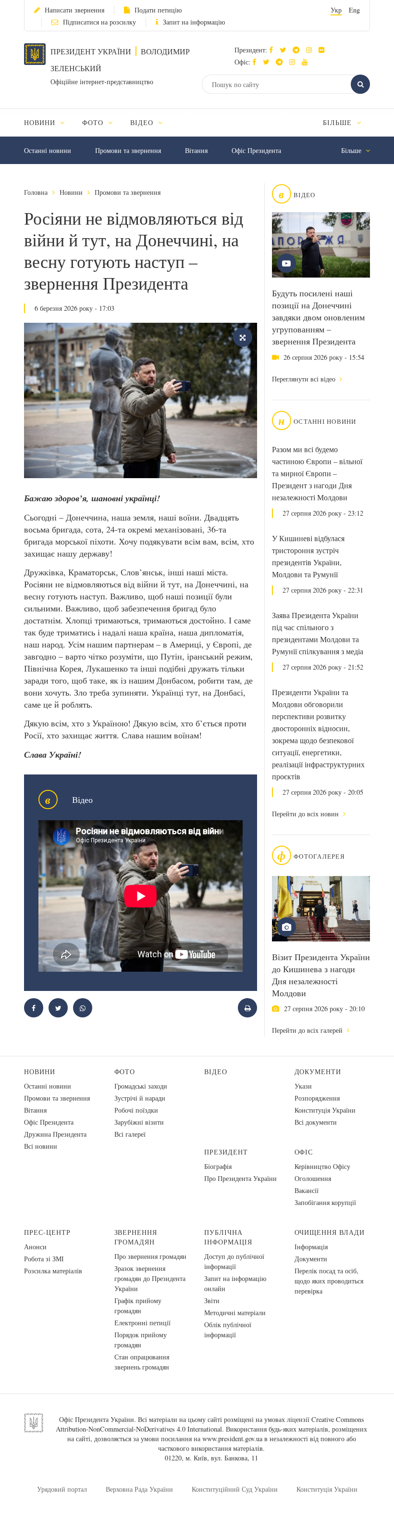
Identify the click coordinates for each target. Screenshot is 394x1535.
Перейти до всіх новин (306, 813)
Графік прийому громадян (137, 1305)
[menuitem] (49, 122)
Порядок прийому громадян (140, 1339)
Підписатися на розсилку (99, 21)
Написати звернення (74, 9)
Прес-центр (47, 1232)
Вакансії (307, 1190)
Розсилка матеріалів (53, 1270)
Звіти (212, 1300)
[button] (285, 49)
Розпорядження (317, 1098)
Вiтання (196, 150)
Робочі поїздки (136, 1110)
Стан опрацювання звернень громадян (141, 1361)
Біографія (218, 1166)
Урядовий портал (62, 1489)
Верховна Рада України (139, 1489)
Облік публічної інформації (227, 1329)
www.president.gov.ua (232, 1438)
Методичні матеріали (235, 1312)
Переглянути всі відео (304, 378)
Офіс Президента (256, 150)
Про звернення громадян (150, 1256)
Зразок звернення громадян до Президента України (149, 1278)
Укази (303, 1086)
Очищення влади (330, 1232)
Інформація (311, 1246)
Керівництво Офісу (322, 1166)
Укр (336, 9)
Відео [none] (143, 122)
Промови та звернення (128, 150)
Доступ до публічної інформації (234, 1261)
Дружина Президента (55, 1134)
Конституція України (325, 1110)
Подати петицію (158, 9)
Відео (215, 1071)
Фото (124, 1071)
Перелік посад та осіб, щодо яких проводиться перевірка (329, 1280)
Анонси (35, 1246)
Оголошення (313, 1178)
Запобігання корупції (325, 1202)
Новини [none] (41, 122)
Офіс (304, 1151)
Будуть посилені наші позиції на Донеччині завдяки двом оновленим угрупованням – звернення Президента (318, 317)
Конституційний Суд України (235, 1489)
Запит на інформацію (194, 21)
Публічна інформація (228, 1237)
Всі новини (40, 1146)
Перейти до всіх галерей (308, 1030)
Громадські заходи (140, 1086)
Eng (354, 9)
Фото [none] (94, 122)
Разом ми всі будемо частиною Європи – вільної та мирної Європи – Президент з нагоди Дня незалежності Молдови (317, 473)
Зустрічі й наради (139, 1098)
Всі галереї (130, 1134)
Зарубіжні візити (139, 1122)
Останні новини (47, 150)
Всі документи (316, 1122)
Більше (338, 122)
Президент (226, 1151)
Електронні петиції (142, 1322)
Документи (318, 1071)
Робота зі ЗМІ (44, 1258)
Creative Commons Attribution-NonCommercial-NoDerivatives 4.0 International (210, 1424)
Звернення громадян (136, 1237)
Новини (71, 192)
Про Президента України (240, 1178)
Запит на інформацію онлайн (235, 1283)
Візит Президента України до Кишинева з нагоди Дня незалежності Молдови (321, 975)
